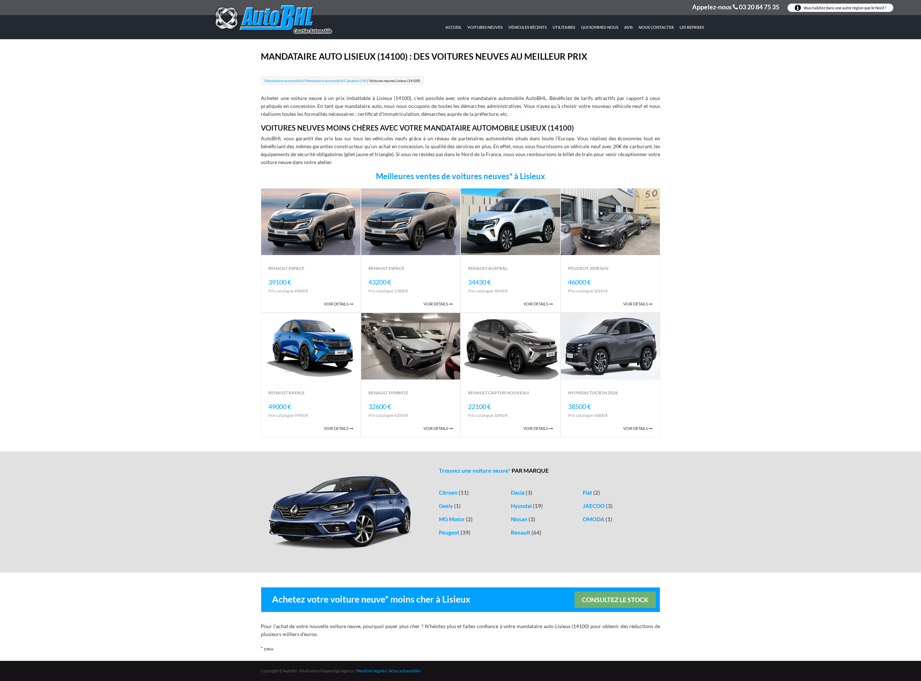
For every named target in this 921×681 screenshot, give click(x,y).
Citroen (454, 492)
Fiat (591, 492)
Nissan (523, 519)
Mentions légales (371, 670)
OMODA (597, 519)
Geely (450, 506)
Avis (628, 27)
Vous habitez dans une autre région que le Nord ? (844, 7)
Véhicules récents (527, 27)
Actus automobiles (405, 670)
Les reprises (692, 27)
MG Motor (456, 519)
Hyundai (527, 506)
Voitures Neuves (485, 27)
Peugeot (455, 532)
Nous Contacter (656, 27)
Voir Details (336, 303)
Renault (526, 532)
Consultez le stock (615, 600)
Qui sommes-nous (599, 27)
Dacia (521, 492)
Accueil (453, 27)
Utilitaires (564, 27)
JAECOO (598, 506)
